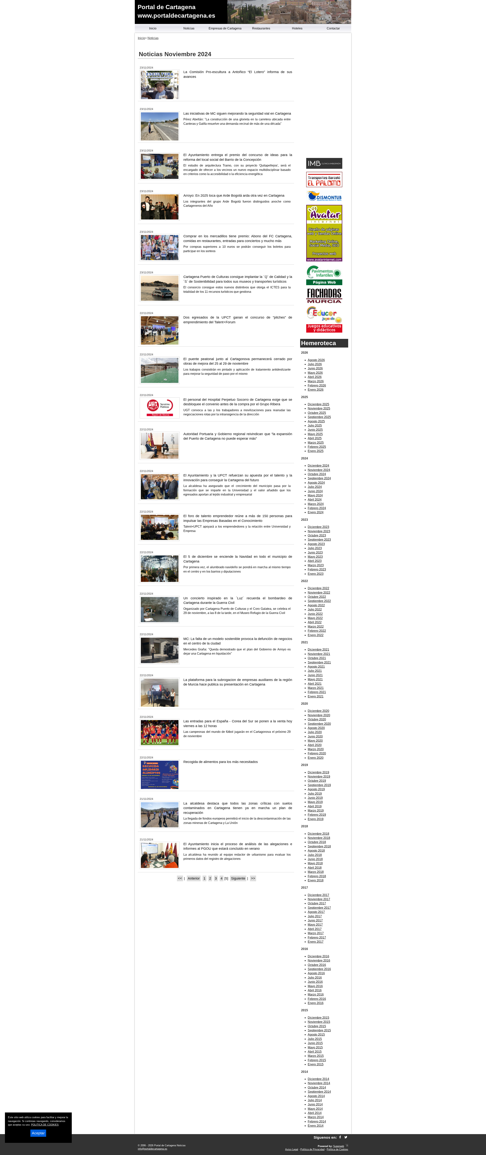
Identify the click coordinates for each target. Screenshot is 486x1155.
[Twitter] (345, 1137)
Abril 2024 (315, 499)
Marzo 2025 (316, 442)
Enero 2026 (315, 389)
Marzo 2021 (316, 688)
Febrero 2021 (317, 692)
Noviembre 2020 (319, 715)
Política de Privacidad (312, 1149)
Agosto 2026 (316, 360)
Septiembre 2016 (319, 969)
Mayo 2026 (315, 372)
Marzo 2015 (316, 1055)
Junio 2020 (315, 736)
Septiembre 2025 (319, 417)
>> (253, 878)
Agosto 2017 (316, 912)
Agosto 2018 (316, 850)
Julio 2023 (315, 548)
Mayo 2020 (315, 740)
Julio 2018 (315, 855)
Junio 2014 (315, 1104)
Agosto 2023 (316, 544)
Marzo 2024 (316, 504)
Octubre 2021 (317, 658)
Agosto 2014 (316, 1096)
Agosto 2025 (316, 421)
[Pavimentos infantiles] (324, 284)
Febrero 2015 (317, 1060)
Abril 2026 (315, 377)
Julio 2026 (315, 364)
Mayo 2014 (315, 1108)
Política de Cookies (337, 1149)
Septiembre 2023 (319, 539)
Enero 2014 (315, 1125)
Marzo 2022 (316, 626)
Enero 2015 (315, 1064)
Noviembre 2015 (319, 1021)
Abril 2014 (315, 1113)
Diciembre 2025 (318, 404)
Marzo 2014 (316, 1117)
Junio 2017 (315, 920)
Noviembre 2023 (319, 531)
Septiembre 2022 (319, 601)
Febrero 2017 (317, 937)
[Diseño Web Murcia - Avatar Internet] (347, 1146)
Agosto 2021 (316, 666)
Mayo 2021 (315, 679)
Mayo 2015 (315, 1047)
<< (180, 878)
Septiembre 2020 (319, 723)
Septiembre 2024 (319, 478)
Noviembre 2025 (319, 408)
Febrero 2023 (317, 569)
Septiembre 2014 (319, 1091)
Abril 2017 (315, 929)
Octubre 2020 (317, 719)
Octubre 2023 (317, 535)
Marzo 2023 (316, 565)
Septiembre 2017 (319, 907)
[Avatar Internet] (324, 260)
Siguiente (238, 878)
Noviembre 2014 (319, 1083)
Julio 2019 (315, 793)
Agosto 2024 (316, 482)
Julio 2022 (315, 609)
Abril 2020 (315, 745)
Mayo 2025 (315, 434)
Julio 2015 (315, 1039)
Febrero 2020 (317, 753)
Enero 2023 (315, 573)
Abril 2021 (315, 683)
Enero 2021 (315, 696)
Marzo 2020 (316, 749)
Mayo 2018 (315, 863)
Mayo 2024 (315, 495)
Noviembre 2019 (319, 776)
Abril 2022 (315, 622)
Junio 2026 (315, 368)
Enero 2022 (315, 635)
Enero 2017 (315, 941)
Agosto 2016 (316, 973)
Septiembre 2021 (319, 662)
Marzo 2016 (316, 994)
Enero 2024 (315, 512)
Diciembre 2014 (318, 1079)
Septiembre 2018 (319, 846)
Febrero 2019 (317, 814)
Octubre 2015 (317, 1026)
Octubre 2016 (317, 964)
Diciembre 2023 (318, 527)
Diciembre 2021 (318, 649)
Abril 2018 (315, 867)
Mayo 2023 (315, 556)
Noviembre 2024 (319, 470)
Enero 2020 (315, 757)
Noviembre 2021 (319, 654)
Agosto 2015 (316, 1034)
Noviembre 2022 (319, 592)
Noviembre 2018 (319, 837)
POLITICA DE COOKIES (45, 1124)
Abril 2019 (315, 806)
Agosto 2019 (316, 789)
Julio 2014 (315, 1100)
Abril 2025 (315, 438)
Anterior (194, 878)
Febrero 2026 (317, 385)
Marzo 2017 (316, 933)
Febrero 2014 (317, 1121)
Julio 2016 (315, 977)
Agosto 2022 (316, 605)
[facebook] (340, 1137)
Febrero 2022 (317, 630)
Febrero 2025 (317, 446)
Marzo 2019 (316, 810)
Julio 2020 (315, 732)
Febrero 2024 (317, 508)
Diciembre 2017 (318, 895)
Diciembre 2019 (318, 772)
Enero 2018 (315, 880)
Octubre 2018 (317, 842)
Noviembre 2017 (319, 899)
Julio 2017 (315, 916)
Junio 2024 (315, 491)
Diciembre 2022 (318, 588)
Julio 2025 (315, 425)
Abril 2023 (315, 561)
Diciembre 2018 (318, 833)
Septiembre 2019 (319, 785)
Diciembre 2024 (318, 465)
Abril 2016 (315, 990)
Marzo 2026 (316, 381)
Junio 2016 (315, 981)
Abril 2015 (315, 1051)
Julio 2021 (315, 670)
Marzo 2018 (316, 871)
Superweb (338, 1146)
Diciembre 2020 (318, 710)
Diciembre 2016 (318, 956)
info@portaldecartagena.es (152, 1148)
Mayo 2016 (315, 986)
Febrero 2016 (317, 998)
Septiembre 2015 (319, 1030)
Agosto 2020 (316, 728)
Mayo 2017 (315, 924)
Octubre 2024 (317, 474)
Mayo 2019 (315, 802)
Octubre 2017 (317, 903)
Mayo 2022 (315, 618)
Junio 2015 (315, 1043)
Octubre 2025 (317, 412)
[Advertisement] (324, 96)
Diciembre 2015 (318, 1017)
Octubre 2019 (317, 780)
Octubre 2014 (317, 1087)
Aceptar (38, 1133)
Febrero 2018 (317, 876)
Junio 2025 (315, 429)
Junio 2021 (315, 675)
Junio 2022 (315, 613)
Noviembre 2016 (319, 960)
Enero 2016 (315, 1003)
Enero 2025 (315, 451)
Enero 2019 (315, 819)
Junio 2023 (315, 552)
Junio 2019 (315, 797)
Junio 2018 (315, 859)
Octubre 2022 (317, 596)
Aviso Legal (291, 1149)
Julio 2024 (315, 486)
